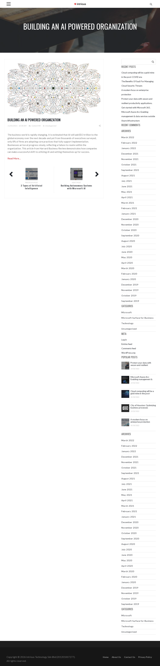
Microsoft (126, 312)
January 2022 (128, 148)
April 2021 (127, 197)
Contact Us (129, 657)
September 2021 (130, 170)
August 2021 (128, 175)
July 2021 (126, 181)
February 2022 (129, 143)
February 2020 (129, 274)
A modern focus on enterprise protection (140, 420)
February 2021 (129, 208)
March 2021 (127, 203)
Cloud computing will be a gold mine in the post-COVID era (142, 392)
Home (106, 657)
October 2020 (129, 230)
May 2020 (126, 257)
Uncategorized (50, 126)
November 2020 (130, 224)
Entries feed (126, 344)
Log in (124, 339)
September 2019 (130, 301)
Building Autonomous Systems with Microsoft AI (76, 187)
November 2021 (130, 159)
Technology (127, 323)
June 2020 (126, 252)
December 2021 (129, 153)
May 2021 (126, 192)
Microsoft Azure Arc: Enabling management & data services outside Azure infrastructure (138, 116)
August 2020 (128, 241)
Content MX (36, 126)
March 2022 (127, 137)
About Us (116, 657)
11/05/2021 (13, 126)
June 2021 (126, 186)
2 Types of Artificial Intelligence (31, 187)
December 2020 (129, 219)
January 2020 (128, 279)
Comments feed (128, 348)
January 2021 (128, 213)
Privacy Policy (145, 657)
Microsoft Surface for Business (137, 318)
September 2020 (130, 235)
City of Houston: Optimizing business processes (143, 406)
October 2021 (129, 164)
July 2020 (126, 246)
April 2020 (127, 263)
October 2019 (129, 295)
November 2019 (130, 290)
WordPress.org (128, 353)
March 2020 (127, 268)
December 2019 (129, 284)
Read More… (14, 158)
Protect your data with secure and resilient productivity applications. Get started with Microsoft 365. (136, 103)
